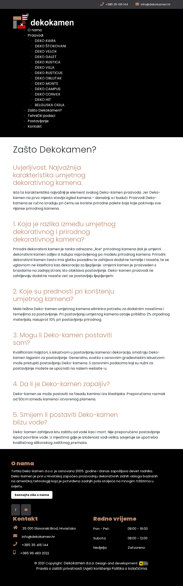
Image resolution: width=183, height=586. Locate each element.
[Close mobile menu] (22, 24)
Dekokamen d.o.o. (79, 563)
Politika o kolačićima (129, 568)
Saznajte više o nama (32, 495)
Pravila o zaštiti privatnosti (59, 568)
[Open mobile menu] (25, 17)
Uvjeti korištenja (97, 568)
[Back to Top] (175, 577)
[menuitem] (35, 30)
